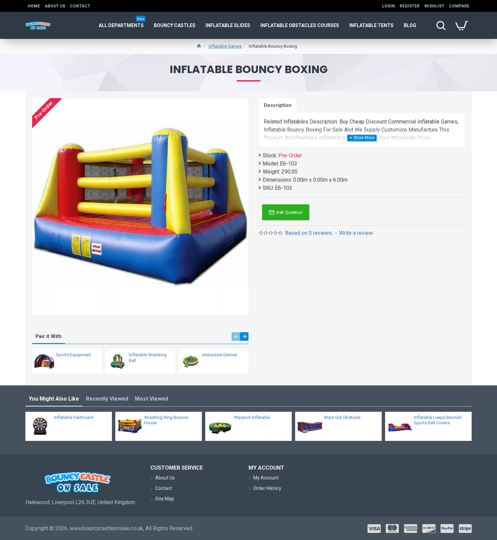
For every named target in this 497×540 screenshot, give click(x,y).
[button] (236, 336)
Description (277, 105)
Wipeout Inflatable (252, 417)
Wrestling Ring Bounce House (166, 420)
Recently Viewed (107, 399)
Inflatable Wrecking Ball (148, 357)
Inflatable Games (225, 46)
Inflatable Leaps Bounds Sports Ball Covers (438, 420)
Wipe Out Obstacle (342, 417)
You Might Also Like (54, 399)
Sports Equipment (73, 354)
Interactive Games (219, 354)
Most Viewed (151, 399)
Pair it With (49, 336)
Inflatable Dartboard (73, 417)
